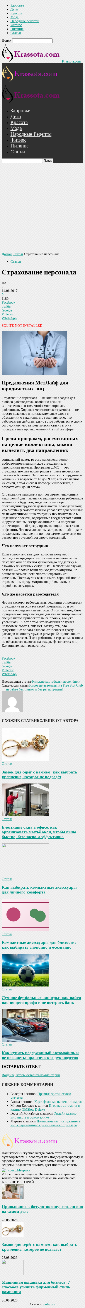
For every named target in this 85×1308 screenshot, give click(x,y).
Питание (17, 29)
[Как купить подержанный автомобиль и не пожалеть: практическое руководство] (25, 1040)
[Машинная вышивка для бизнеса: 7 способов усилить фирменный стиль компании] (13, 1274)
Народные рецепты (24, 21)
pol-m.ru (49, 1304)
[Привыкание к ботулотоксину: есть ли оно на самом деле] (13, 1198)
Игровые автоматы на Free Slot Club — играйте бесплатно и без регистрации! (42, 687)
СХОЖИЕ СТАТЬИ (19, 720)
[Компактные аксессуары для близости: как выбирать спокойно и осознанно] (25, 930)
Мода (14, 17)
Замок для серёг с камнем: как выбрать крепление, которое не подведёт (39, 774)
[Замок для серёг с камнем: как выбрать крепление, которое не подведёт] (25, 759)
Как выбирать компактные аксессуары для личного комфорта (39, 889)
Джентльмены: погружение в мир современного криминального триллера (45, 1123)
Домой (7, 254)
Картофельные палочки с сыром (58, 1101)
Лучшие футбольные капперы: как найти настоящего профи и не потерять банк (41, 1000)
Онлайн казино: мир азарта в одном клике (43, 1115)
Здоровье (17, 5)
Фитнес (16, 25)
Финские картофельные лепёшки (55, 681)
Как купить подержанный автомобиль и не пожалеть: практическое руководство (40, 1055)
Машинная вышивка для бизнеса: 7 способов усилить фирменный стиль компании (36, 1287)
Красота (16, 13)
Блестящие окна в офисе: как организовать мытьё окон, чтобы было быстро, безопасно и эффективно (39, 832)
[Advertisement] (42, 207)
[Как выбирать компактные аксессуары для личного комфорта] (25, 875)
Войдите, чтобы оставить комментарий (31, 1075)
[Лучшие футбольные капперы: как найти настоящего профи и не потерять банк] (25, 985)
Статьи (15, 33)
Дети (14, 9)
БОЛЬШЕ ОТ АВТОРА (57, 720)
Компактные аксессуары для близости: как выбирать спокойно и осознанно (39, 944)
